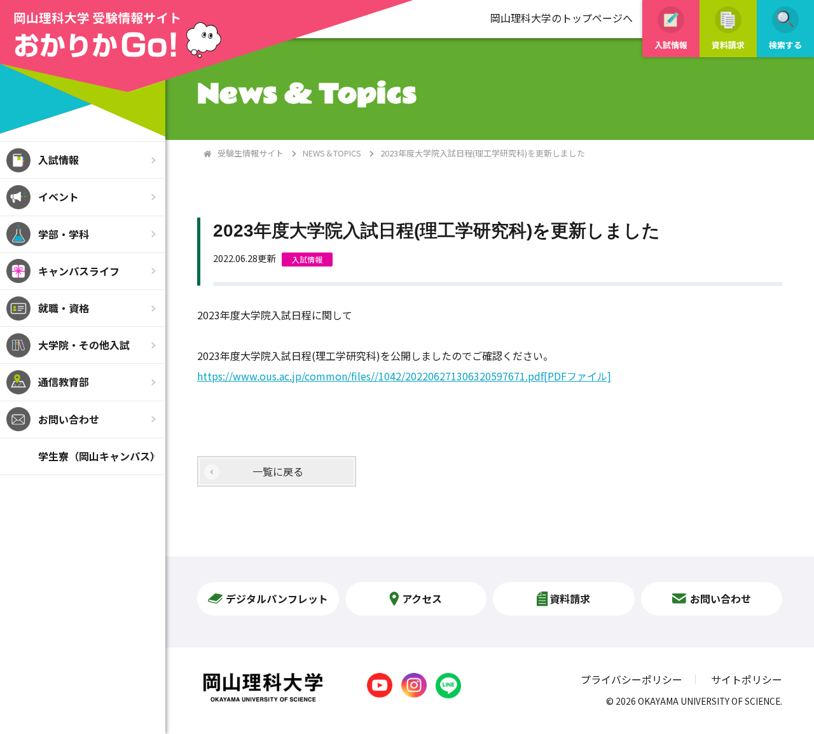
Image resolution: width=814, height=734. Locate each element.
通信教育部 (63, 381)
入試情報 (58, 159)
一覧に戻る (277, 471)
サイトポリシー (746, 679)
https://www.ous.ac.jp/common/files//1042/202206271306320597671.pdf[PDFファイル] (404, 376)
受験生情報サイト (250, 153)
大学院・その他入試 (84, 344)
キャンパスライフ (79, 271)
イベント (58, 196)
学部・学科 (63, 234)
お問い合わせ (68, 419)
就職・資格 (63, 307)
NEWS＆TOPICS (332, 153)
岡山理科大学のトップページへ (561, 17)
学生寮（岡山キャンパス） (99, 456)
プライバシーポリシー (631, 679)
